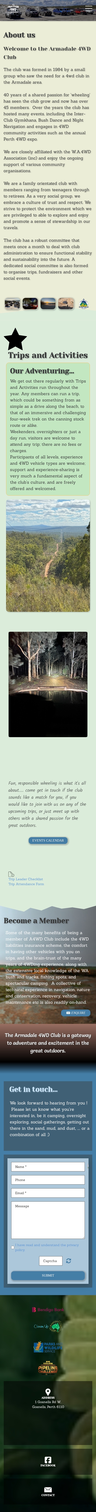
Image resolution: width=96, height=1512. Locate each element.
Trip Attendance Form (26, 884)
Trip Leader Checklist (25, 879)
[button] (15, 684)
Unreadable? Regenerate (68, 1260)
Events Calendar (48, 840)
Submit (48, 1275)
